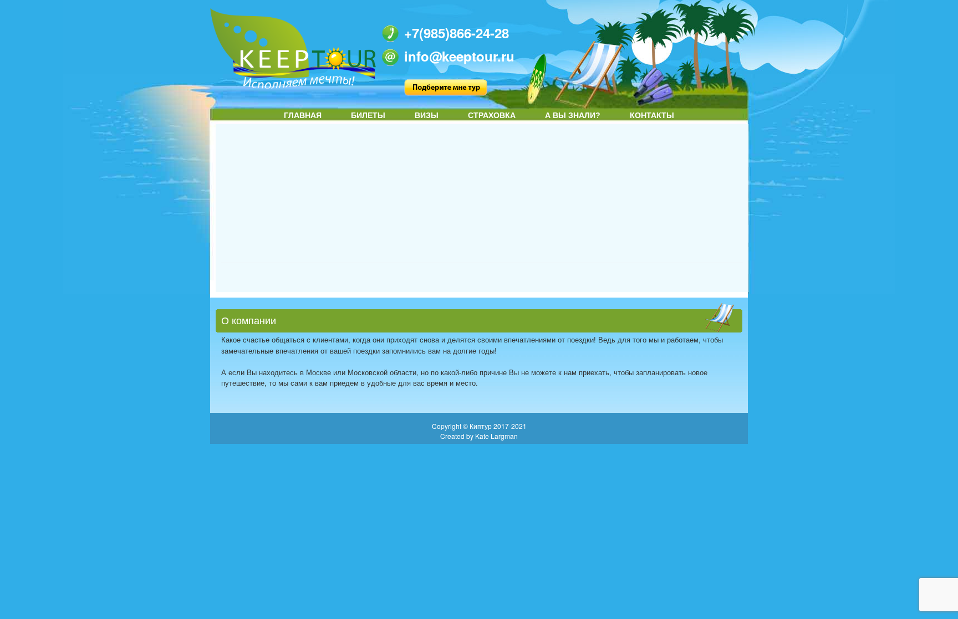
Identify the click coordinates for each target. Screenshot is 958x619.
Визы (427, 115)
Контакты (652, 115)
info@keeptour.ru (459, 56)
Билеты (368, 115)
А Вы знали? (572, 115)
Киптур (481, 426)
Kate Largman (496, 436)
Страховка (492, 115)
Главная (303, 115)
